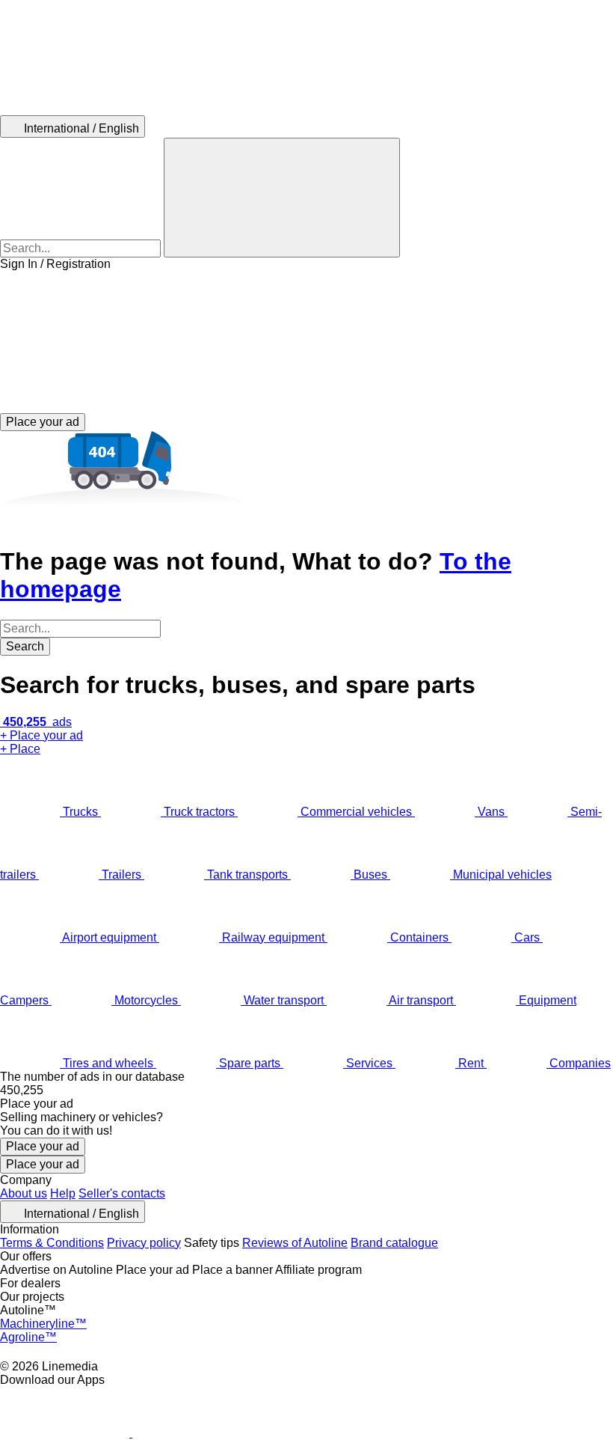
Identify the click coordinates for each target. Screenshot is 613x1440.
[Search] (282, 197)
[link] (306, 1090)
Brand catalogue (394, 1242)
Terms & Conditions (52, 1242)
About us (23, 1193)
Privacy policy (144, 1242)
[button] (306, 342)
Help (63, 1193)
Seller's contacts (121, 1193)
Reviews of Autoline (295, 1242)
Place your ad (42, 1146)
